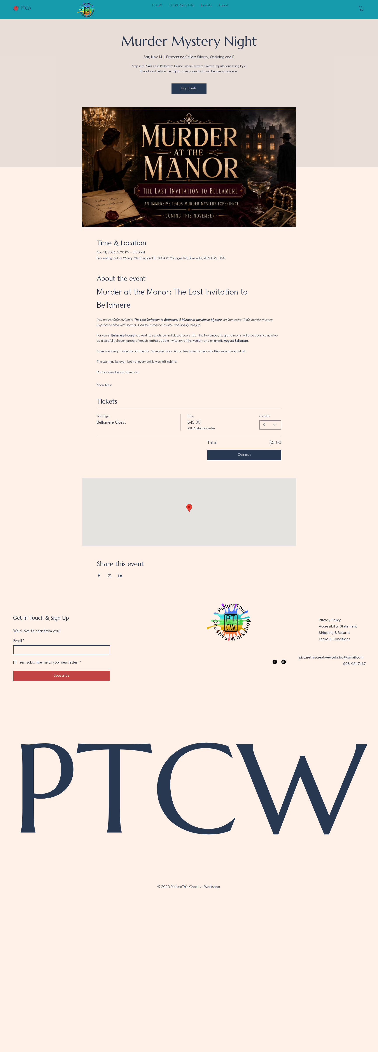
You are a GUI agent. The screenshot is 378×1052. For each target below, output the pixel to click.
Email (18, 641)
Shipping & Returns (334, 632)
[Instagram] (283, 662)
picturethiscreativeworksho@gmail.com (331, 657)
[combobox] (270, 425)
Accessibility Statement (338, 626)
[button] (362, 8)
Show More (104, 385)
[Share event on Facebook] (99, 575)
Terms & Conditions (334, 639)
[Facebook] (275, 662)
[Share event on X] (110, 575)
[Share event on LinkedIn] (120, 575)
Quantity (264, 416)
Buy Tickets (189, 88)
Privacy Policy (330, 620)
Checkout (244, 455)
